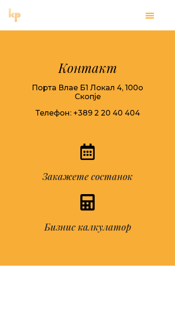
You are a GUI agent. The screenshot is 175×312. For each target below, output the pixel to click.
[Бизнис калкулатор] (87, 202)
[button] (150, 15)
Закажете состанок (87, 176)
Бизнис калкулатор (87, 226)
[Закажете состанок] (87, 152)
